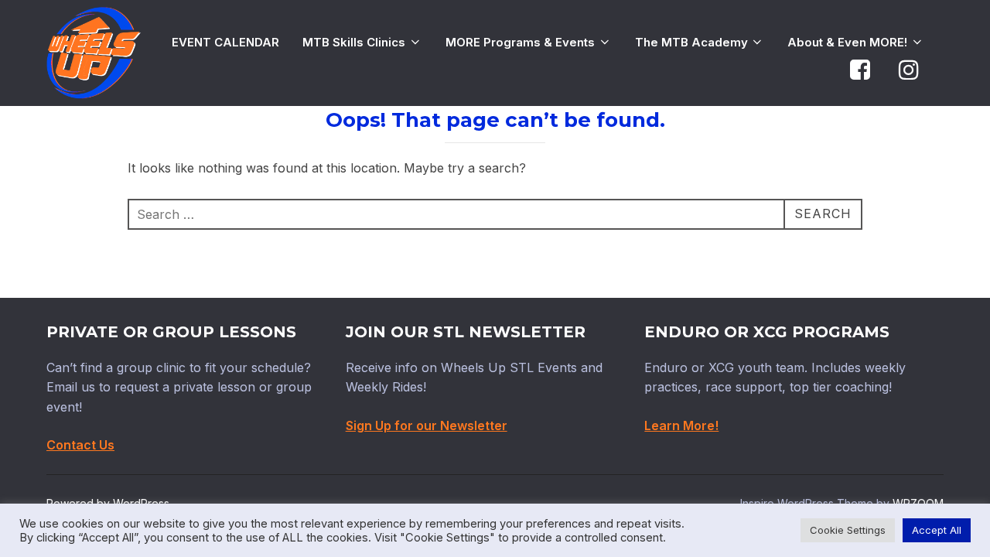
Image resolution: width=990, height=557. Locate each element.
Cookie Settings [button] (848, 530)
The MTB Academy (691, 42)
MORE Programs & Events (520, 42)
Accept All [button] (936, 530)
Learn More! (681, 425)
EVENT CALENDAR (225, 42)
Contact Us (80, 445)
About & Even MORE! (847, 42)
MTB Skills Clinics (353, 42)
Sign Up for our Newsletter (426, 425)
